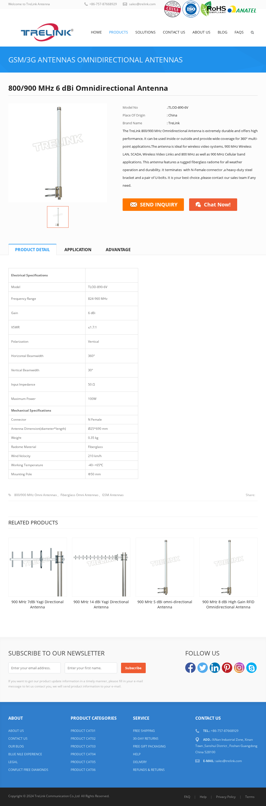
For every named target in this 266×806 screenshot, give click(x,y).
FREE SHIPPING (144, 731)
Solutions (145, 32)
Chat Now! (217, 204)
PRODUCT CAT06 (83, 770)
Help (203, 797)
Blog (222, 32)
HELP (137, 754)
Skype (251, 667)
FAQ (187, 797)
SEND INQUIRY (158, 204)
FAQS (239, 32)
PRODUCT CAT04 (83, 754)
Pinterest (227, 667)
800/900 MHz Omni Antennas (35, 495)
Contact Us (174, 32)
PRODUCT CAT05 (83, 762)
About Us (201, 32)
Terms (250, 797)
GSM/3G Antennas (41, 59)
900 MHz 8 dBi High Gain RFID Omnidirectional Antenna (228, 604)
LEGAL (13, 762)
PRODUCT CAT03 (83, 746)
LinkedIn (215, 667)
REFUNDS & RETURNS (149, 770)
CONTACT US (18, 738)
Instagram (239, 667)
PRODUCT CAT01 (83, 731)
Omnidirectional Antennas (130, 59)
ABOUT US (16, 731)
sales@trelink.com (142, 4)
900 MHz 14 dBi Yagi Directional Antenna (101, 604)
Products (118, 32)
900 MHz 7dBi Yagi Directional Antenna (37, 604)
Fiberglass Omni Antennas (79, 495)
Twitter (202, 667)
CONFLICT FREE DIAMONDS (28, 770)
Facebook (190, 667)
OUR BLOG (16, 746)
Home (96, 32)
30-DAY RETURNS (145, 738)
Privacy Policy (226, 797)
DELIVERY (140, 762)
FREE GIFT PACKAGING (149, 746)
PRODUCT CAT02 (83, 738)
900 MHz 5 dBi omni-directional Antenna (164, 604)
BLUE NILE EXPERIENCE (25, 754)
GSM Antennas (113, 495)
